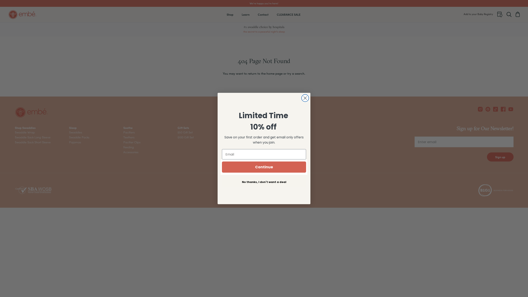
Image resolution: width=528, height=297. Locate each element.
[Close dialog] (305, 98)
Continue (264, 167)
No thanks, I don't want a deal (264, 182)
